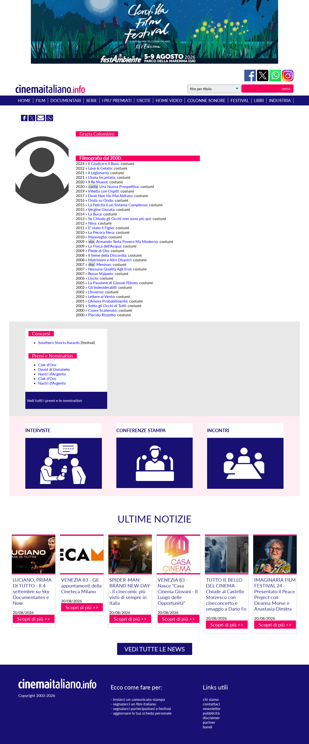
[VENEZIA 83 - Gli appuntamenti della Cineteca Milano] (82, 554)
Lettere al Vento (101, 296)
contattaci (211, 704)
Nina (92, 223)
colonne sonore (206, 100)
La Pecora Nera (101, 232)
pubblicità (211, 713)
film (40, 100)
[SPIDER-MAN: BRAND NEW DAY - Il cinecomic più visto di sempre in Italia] (130, 554)
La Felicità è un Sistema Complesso (117, 204)
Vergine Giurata (101, 209)
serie (91, 100)
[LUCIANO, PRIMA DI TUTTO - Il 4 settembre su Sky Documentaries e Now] (33, 554)
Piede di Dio (98, 250)
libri (259, 100)
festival (240, 100)
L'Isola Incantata (101, 177)
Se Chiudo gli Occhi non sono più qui (119, 218)
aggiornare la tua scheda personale (142, 713)
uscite (144, 100)
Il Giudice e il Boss (103, 163)
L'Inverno (95, 291)
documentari (65, 100)
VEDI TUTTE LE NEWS (154, 649)
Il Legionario (98, 172)
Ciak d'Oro (47, 364)
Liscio (93, 278)
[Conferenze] (154, 486)
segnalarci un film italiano (134, 704)
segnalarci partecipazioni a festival (142, 708)
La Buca (94, 214)
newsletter (212, 708)
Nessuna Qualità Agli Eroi (109, 269)
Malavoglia (97, 236)
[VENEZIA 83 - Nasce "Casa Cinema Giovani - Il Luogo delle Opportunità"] (178, 554)
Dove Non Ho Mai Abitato (110, 195)
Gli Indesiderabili (102, 287)
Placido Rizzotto (101, 314)
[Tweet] (263, 79)
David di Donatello (54, 369)
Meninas (103, 264)
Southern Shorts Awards (59, 342)
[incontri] (245, 487)
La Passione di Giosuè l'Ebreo (112, 282)
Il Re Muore (97, 181)
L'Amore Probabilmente (107, 301)
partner (209, 722)
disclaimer (211, 717)
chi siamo (211, 699)
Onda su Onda (100, 200)
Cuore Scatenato (102, 310)
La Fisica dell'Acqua (104, 246)
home (24, 100)
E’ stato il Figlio (101, 227)
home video (169, 100)
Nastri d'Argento (52, 374)
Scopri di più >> (33, 619)
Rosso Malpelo (100, 273)
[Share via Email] (41, 119)
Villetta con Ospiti (103, 191)
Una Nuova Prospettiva (119, 186)
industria (280, 100)
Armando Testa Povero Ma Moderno (127, 241)
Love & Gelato (100, 168)
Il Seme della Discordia (107, 255)
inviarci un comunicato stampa (139, 699)
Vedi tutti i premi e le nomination (54, 400)
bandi (207, 726)
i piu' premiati (117, 100)
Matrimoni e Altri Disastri (109, 259)
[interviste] (63, 487)
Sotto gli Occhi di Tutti (107, 305)
